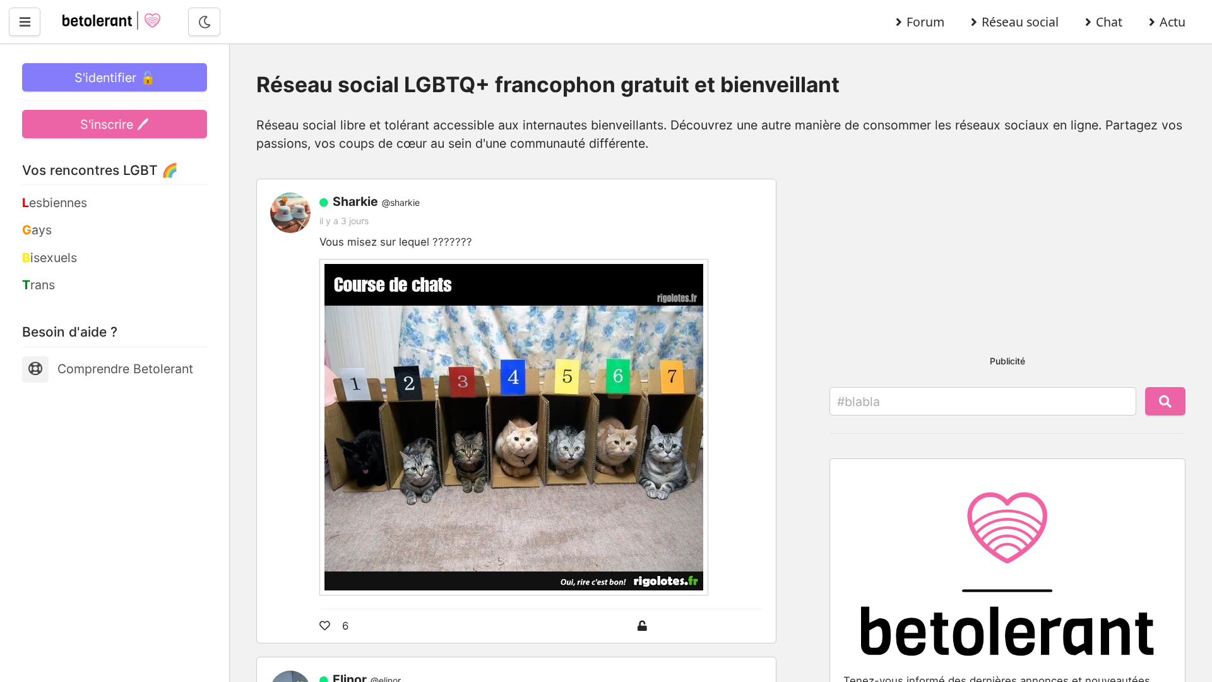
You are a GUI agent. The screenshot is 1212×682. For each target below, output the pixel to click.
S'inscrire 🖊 (114, 124)
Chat (1109, 21)
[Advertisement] (1007, 253)
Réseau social (1020, 21)
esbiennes (54, 202)
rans (38, 284)
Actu (1172, 21)
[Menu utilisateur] (24, 22)
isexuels (49, 257)
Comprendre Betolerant (125, 368)
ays (37, 229)
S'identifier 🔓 (114, 77)
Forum (925, 21)
